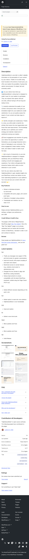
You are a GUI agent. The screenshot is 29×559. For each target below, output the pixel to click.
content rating (24, 457)
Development (6, 62)
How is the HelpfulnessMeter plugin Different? (9, 402)
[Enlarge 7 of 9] (25, 354)
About (3, 499)
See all (26, 479)
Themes (17, 502)
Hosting (3, 505)
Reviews (5, 55)
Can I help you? (5, 412)
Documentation (5, 515)
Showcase (18, 499)
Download (5, 45)
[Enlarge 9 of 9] (25, 375)
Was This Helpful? (16, 224)
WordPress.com (6, 525)
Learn (3, 512)
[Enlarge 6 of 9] (25, 347)
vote (26, 463)
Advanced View (5, 468)
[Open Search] (22, 2)
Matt (3, 527)
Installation (6, 59)
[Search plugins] (17, 11)
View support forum (6, 490)
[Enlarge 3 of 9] (12, 362)
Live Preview (14, 45)
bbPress (4, 530)
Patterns (17, 507)
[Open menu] (26, 2)
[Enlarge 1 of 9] (12, 347)
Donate (18, 517)
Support (5, 66)
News (3, 502)
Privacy (3, 507)
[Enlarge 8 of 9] (25, 364)
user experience (23, 460)
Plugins (17, 505)
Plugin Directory (5, 6)
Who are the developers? (8, 408)
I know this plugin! (6, 398)
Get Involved (18, 512)
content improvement (22, 454)
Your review (4, 479)
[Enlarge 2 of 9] (12, 355)
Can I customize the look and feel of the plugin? (8, 392)
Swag (17, 520)
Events (17, 515)
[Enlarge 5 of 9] (12, 378)
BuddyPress (5, 533)
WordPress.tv (5, 520)
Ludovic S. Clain (7, 41)
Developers (4, 517)
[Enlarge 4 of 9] (12, 370)
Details (5, 51)
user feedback (20, 463)
